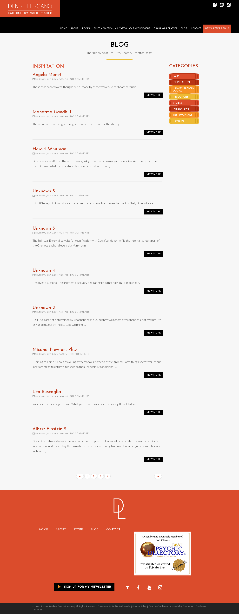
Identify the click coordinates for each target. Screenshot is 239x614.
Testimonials (182, 115)
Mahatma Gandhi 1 (52, 112)
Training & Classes (165, 28)
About (74, 28)
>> (158, 476)
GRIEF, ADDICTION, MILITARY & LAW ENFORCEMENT (122, 28)
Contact (196, 28)
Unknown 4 (44, 270)
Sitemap (38, 610)
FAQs (176, 76)
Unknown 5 (44, 191)
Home (63, 28)
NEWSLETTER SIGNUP (217, 28)
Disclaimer (201, 606)
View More (153, 95)
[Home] (30, 9)
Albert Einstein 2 (49, 429)
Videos (178, 103)
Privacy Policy (139, 606)
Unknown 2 (44, 308)
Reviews (179, 121)
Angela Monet (47, 75)
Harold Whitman (49, 149)
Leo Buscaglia (47, 392)
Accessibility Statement (182, 606)
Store (78, 529)
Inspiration (181, 82)
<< (80, 476)
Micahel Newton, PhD (55, 349)
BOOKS (86, 28)
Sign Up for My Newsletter (87, 587)
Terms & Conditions (158, 606)
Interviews (181, 109)
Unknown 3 (44, 228)
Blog (184, 28)
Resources (180, 97)
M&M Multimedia (121, 606)
